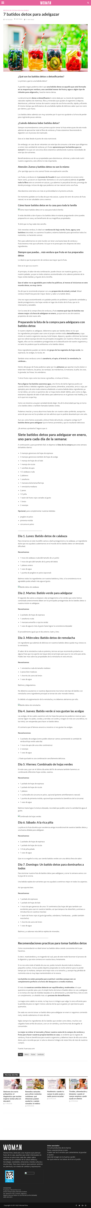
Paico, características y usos (57, 1150)
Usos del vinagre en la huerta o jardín (61, 1157)
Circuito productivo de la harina (59, 1148)
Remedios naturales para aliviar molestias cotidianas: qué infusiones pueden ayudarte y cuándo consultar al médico (33, 1097)
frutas (33, 1054)
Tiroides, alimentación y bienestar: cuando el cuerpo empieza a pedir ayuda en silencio (78, 1095)
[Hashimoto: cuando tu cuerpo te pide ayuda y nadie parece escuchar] (56, 1084)
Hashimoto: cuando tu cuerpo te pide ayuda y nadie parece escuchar (55, 1094)
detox (27, 1054)
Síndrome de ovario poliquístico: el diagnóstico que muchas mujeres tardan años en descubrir (12, 1096)
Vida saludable (23, 10)
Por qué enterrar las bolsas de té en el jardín (64, 1159)
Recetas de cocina (10, 10)
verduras (41, 1054)
